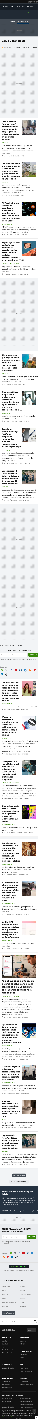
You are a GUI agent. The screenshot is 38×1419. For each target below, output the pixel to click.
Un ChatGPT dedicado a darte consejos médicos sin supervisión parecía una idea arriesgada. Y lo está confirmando (10, 929)
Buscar (35, 1321)
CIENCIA (30, 7)
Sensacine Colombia (26, 1404)
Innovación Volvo (23, 21)
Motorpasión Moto (26, 1371)
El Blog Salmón (24, 1382)
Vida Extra (23, 1344)
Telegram (25, 670)
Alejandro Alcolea (14, 833)
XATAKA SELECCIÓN (17, 7)
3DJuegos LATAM (25, 1398)
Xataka (4, 1341)
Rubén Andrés (12, 500)
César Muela (11, 1017)
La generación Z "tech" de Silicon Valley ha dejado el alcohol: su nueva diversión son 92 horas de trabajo (10, 477)
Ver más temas (8, 1313)
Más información (7, 1417)
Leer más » (6, 153)
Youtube (16, 670)
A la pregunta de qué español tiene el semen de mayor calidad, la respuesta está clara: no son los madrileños (11, 363)
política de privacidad (29, 659)
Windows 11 (24, 1306)
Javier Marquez (12, 463)
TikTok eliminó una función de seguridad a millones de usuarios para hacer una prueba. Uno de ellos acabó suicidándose (11, 211)
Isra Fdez (10, 156)
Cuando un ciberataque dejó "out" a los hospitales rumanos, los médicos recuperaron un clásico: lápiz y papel (11, 437)
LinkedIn (1, 674)
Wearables (6, 738)
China (18, 48)
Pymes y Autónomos (26, 1384)
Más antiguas (19, 1175)
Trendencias (6, 1382)
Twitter (6, 670)
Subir (30, 1330)
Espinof (22, 1357)
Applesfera (5, 1347)
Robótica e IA (7, 413)
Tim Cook (26, 48)
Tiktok (6, 674)
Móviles (22, 1290)
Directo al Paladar (8, 1368)
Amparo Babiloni (12, 235)
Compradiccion (7, 1387)
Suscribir (33, 655)
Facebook (11, 670)
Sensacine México (26, 1401)
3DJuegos (23, 1341)
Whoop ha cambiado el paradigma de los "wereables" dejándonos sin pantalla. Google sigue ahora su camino (10, 726)
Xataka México (7, 1398)
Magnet (5, 143)
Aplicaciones (7, 224)
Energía (5, 1294)
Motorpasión (24, 1368)
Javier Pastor (12, 421)
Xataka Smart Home (9, 1350)
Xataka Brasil (6, 1401)
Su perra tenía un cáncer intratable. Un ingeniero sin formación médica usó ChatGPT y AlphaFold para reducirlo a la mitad (10, 891)
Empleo (5, 1306)
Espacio (5, 1290)
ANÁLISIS (5, 7)
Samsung (23, 1298)
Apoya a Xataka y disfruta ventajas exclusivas (19, 1270)
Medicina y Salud (8, 825)
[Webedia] (33, 1)
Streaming (17, 1211)
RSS (30, 670)
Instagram (20, 670)
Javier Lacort (11, 754)
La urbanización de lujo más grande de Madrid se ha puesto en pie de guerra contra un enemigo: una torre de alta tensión (11, 171)
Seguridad (6, 450)
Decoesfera (6, 1384)
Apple (32, 1211)
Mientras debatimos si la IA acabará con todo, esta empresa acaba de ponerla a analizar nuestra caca (11, 1109)
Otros (4, 1119)
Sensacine (23, 1354)
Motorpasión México (26, 1407)
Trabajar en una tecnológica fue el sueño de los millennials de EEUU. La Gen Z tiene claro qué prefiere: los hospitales (10, 770)
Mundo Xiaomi (7, 1353)
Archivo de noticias (20, 1182)
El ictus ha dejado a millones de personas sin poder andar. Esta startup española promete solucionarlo (11, 1073)
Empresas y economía (10, 263)
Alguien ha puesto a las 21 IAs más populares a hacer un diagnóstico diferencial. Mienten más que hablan (10, 814)
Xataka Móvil (6, 1344)
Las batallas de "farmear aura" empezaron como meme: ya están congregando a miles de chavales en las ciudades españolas (10, 130)
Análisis (25, 1211)
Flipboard (34, 670)
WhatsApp (1, 670)
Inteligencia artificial (9, 1302)
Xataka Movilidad (25, 1294)
